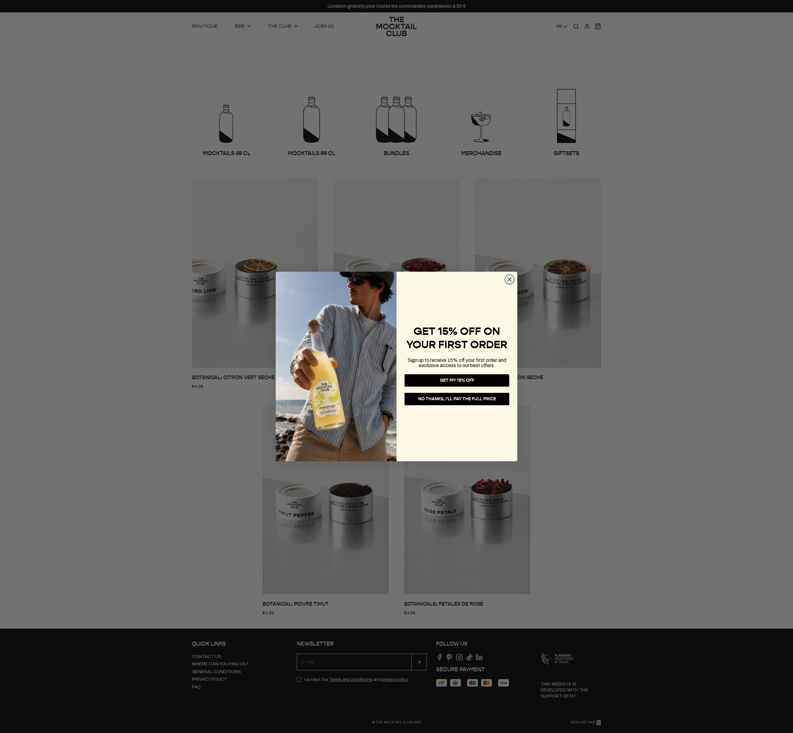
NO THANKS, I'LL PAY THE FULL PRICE (457, 399)
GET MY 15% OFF (457, 380)
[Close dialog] (509, 279)
